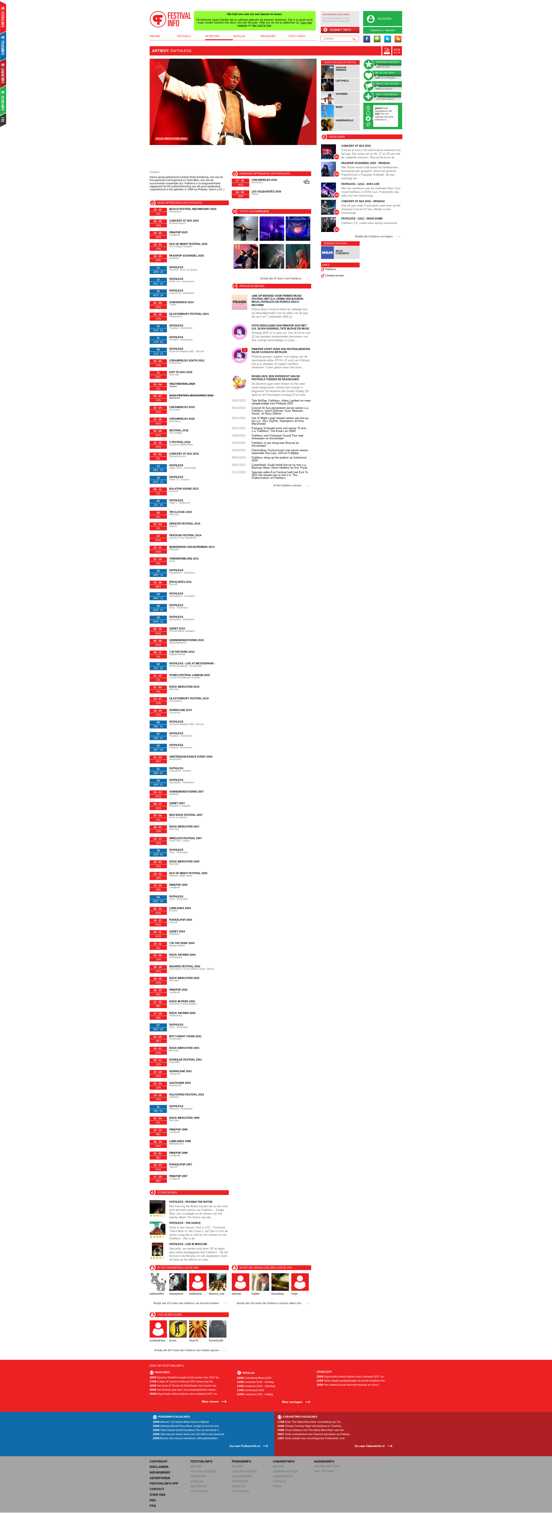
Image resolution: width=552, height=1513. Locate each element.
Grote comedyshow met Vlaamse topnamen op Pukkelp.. (314, 1434)
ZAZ (377, 113)
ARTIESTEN (199, 1476)
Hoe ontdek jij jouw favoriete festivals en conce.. (348, 1385)
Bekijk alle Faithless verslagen (374, 236)
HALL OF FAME (324, 1471)
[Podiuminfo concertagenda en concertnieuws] (3, 46)
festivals (184, 36)
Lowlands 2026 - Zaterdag (256, 1386)
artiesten (212, 36)
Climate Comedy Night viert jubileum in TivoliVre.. (310, 1426)
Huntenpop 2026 (250, 1390)
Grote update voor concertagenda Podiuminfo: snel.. (312, 1438)
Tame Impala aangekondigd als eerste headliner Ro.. (351, 1380)
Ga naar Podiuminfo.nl (245, 1446)
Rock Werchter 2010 (171, 138)
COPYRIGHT (159, 1461)
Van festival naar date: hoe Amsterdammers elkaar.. (183, 1389)
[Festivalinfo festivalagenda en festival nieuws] (3, 17)
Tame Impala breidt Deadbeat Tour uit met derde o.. (186, 1430)
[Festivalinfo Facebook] (366, 39)
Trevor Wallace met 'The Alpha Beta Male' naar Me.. (311, 1430)
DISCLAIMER (159, 1467)
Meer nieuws (210, 1401)
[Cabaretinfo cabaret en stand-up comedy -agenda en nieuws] (3, 73)
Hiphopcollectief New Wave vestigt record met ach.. (186, 1426)
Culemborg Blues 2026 (254, 1378)
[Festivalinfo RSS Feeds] (397, 39)
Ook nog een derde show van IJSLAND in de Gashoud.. (189, 1434)
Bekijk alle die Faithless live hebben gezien (186, 1350)
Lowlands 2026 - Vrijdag (255, 1394)
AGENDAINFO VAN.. (327, 1466)
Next (307, 102)
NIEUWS (196, 1466)
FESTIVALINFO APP (164, 1483)
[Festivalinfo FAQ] (3, 120)
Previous (160, 102)
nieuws (155, 36)
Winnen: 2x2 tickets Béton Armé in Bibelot (181, 1422)
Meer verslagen (292, 1402)
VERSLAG (197, 1481)
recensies (268, 36)
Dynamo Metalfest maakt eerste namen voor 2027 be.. (185, 1377)
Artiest (160, 51)
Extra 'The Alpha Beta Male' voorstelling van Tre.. (310, 1422)
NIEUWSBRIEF (160, 1472)
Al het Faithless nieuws (287, 485)
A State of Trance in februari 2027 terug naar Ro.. (182, 1381)
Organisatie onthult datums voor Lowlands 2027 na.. (184, 1394)
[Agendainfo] (3, 100)
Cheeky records (334, 275)
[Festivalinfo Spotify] (377, 39)
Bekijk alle (280, 278)
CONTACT (157, 1489)
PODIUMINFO (241, 1461)
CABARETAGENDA (285, 1471)
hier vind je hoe (261, 25)
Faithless (330, 269)
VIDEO (277, 1486)
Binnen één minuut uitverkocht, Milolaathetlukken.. (186, 1438)
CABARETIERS (283, 1476)
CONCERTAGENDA (244, 1471)
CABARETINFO (284, 1461)
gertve (378, 108)
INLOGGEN (384, 18)
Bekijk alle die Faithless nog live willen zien (269, 1303)
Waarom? (390, 30)
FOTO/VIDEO (199, 1491)
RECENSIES (199, 1486)
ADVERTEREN (160, 1478)
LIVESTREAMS (242, 1476)
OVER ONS (157, 1494)
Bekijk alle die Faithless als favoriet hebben (186, 1303)
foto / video (297, 36)
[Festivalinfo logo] (170, 19)
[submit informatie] (339, 30)
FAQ (153, 1505)
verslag (239, 36)
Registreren (376, 30)
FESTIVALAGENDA (203, 1471)
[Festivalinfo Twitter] (387, 39)
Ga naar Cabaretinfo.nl (370, 1446)
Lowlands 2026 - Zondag (255, 1382)
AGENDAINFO (324, 1461)
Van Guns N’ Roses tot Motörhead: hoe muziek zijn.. (184, 1385)
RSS (153, 1500)
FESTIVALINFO (201, 1461)
